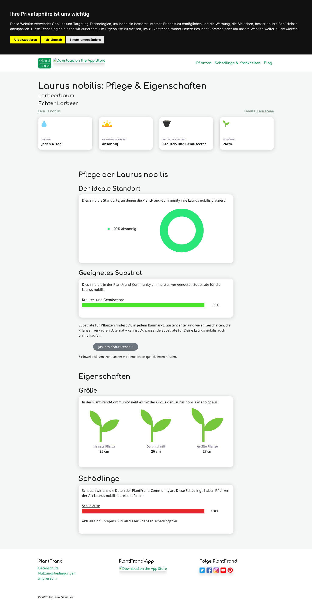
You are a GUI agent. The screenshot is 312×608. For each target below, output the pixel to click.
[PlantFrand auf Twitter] (202, 570)
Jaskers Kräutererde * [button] (115, 346)
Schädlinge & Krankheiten (237, 63)
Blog (268, 63)
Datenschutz (48, 568)
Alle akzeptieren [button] (25, 39)
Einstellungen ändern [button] (85, 39)
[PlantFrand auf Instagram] (216, 570)
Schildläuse (91, 505)
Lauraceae (265, 111)
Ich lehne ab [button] (53, 39)
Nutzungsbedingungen (57, 573)
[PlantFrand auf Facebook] (209, 570)
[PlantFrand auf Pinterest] (230, 570)
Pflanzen (203, 63)
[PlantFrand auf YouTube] (223, 570)
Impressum (47, 578)
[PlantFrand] (44, 63)
